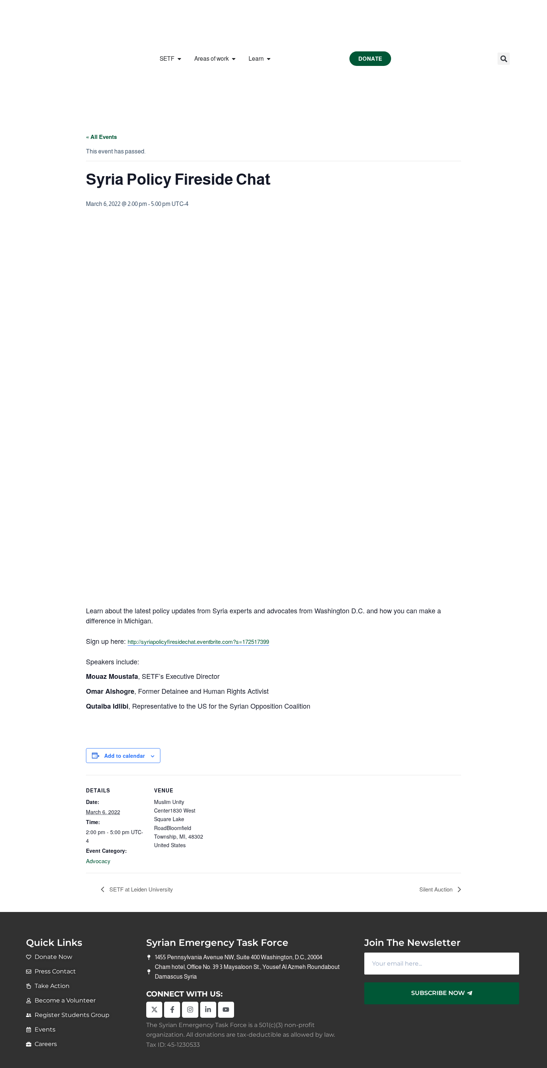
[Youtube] (226, 1010)
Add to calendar (124, 755)
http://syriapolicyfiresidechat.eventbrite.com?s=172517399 (198, 641)
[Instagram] (190, 1010)
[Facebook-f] (172, 1010)
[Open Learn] (269, 58)
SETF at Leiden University (140, 889)
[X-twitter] (154, 1010)
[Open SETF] (179, 58)
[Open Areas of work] (234, 58)
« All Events (101, 137)
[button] (504, 59)
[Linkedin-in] (208, 1010)
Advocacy (98, 861)
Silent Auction (436, 889)
